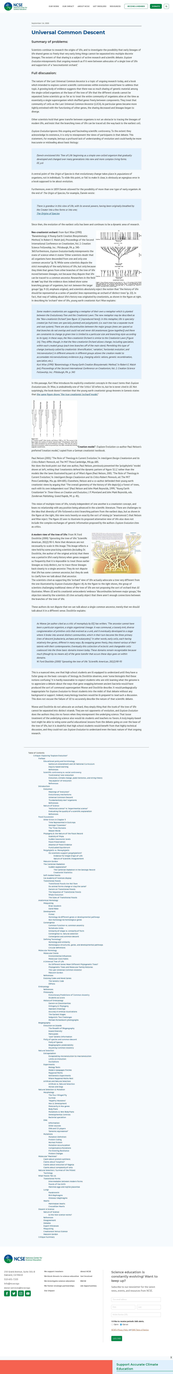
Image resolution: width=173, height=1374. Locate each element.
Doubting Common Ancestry (61, 1048)
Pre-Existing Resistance (59, 1151)
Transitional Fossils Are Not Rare (63, 884)
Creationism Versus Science (55, 1231)
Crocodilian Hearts (57, 1206)
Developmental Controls (59, 1114)
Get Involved (99, 6)
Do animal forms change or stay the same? (67, 886)
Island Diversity (55, 1031)
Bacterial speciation (57, 1117)
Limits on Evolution (57, 1059)
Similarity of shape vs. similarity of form (66, 931)
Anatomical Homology (48, 900)
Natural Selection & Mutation (51, 1089)
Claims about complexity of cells (58, 1167)
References (53, 769)
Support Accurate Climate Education (137, 1367)
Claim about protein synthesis (56, 1159)
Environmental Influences (60, 956)
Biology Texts (54, 1067)
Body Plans (53, 1109)
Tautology (48, 1173)
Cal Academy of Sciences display (57, 878)
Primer (51, 914)
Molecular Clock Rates (58, 959)
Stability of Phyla (56, 836)
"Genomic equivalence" (58, 1131)
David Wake (53, 909)
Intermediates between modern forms (66, 1181)
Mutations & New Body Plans (61, 1112)
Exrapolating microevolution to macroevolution (70, 1056)
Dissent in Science (46, 1209)
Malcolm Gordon (50, 861)
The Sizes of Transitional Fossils (63, 897)
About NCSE (83, 6)
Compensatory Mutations (60, 1148)
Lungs (46, 1190)
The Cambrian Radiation (54, 864)
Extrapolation (49, 1053)
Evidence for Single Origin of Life (68, 856)
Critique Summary (46, 1237)
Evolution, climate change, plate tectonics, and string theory (75, 778)
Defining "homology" (52, 939)
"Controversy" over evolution (61, 775)
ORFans (52, 984)
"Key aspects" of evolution (60, 781)
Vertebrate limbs (56, 928)
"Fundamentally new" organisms (63, 800)
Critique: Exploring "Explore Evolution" (50, 756)
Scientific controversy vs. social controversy (62, 772)
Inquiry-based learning (58, 767)
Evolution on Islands (52, 1025)
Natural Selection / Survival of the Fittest (56, 1170)
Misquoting (48, 903)
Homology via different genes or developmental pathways (74, 917)
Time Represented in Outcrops (62, 822)
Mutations (48, 1134)
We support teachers (53, 1271)
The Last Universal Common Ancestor (65, 970)
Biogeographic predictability (61, 1045)
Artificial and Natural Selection (57, 1081)
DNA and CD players (57, 1128)
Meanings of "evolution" (59, 792)
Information (54, 1123)
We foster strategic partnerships (59, 1286)
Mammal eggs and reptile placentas (64, 1187)
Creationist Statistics (63, 872)
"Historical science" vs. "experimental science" (68, 808)
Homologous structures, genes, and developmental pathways (76, 945)
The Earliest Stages (57, 1014)
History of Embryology (53, 1000)
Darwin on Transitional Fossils (62, 889)
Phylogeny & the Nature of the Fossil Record (63, 833)
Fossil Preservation (57, 842)
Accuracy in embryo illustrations (63, 1012)
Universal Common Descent (61, 797)
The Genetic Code (56, 981)
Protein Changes (56, 1153)
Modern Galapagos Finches (60, 1070)
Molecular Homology (47, 950)
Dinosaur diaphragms (58, 1198)
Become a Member (136, 6)
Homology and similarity (59, 942)
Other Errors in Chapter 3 (54, 820)
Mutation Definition (57, 1137)
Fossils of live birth (57, 1184)
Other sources (55, 1126)
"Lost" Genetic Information (60, 1037)
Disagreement (49, 1220)
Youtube (28, 1293)
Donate (156, 6)
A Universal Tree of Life (53, 961)
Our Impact (68, 6)
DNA (45, 1120)
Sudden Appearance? (58, 867)
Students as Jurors (57, 998)
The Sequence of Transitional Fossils (65, 892)
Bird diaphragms (56, 1195)
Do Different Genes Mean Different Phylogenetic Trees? (73, 964)
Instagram (21, 1293)
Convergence (49, 922)
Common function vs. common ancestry (66, 925)
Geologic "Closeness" (57, 825)
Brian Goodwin (55, 906)
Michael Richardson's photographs (64, 1020)
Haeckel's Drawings (57, 1009)
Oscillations (54, 1062)
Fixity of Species (56, 1042)
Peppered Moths (56, 1073)
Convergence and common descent (64, 936)
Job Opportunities (88, 1286)
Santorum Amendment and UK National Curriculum (71, 764)
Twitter (14, 1293)
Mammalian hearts (57, 1204)
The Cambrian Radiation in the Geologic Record (74, 870)
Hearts (46, 1201)
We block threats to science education (61, 1276)
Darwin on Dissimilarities (60, 1003)
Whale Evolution (56, 895)
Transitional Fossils (52, 881)
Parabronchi (54, 1192)
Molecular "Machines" (47, 1156)
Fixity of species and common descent (60, 1039)
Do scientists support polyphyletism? (65, 853)
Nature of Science (51, 806)
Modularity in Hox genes (59, 1106)
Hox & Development (58, 1103)
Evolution (47, 789)
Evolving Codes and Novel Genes (57, 978)
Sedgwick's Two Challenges (60, 1017)
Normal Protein (55, 1142)
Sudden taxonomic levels (60, 839)
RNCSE (83, 1281)
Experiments (49, 1064)
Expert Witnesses (51, 1226)
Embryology (43, 986)
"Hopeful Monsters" (57, 1101)
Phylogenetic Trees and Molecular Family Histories (71, 967)
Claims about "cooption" (54, 1162)
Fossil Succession (46, 817)
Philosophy (48, 992)
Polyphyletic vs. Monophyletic (56, 850)
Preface (41, 758)
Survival (52, 1098)
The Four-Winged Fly (58, 1095)
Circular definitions (57, 948)
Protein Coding (55, 1140)
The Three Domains (57, 828)
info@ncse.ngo (11, 1283)
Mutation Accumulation (59, 1145)
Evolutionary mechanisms (60, 794)
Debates (47, 1223)
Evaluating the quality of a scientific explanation (70, 811)
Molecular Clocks (51, 953)
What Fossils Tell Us (47, 1176)
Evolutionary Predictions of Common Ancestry (69, 995)
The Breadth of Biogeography (61, 1028)
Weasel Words (54, 831)
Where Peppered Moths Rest (61, 1078)
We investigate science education (59, 1281)
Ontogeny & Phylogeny (59, 1006)
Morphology (48, 1092)
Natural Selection (46, 1050)
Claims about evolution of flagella (58, 1165)
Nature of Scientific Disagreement (69, 858)
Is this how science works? (60, 1215)
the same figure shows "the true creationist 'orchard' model (67, 394)
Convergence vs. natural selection (63, 934)
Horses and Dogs (56, 1087)
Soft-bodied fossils (51, 875)
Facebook (7, 1293)
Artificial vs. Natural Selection (62, 1084)
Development (49, 911)
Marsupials (53, 1034)
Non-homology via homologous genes (65, 920)
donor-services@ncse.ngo (17, 1288)
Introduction (44, 786)
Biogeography (44, 1023)
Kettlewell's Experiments (60, 1076)
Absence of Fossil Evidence (60, 845)
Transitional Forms (51, 1178)
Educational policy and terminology (59, 761)
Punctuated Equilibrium (59, 847)
